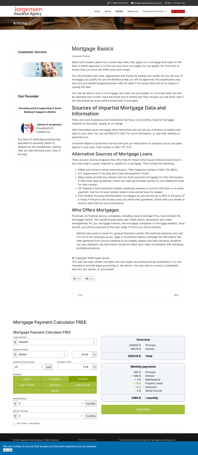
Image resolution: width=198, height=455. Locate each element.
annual (55, 390)
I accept (7, 450)
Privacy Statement (87, 439)
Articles (119, 11)
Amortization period (23, 362)
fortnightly (55, 378)
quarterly (55, 384)
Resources (133, 11)
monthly (83, 378)
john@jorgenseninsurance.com (148, 3)
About (108, 11)
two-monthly (27, 384)
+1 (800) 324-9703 (119, 3)
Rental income (20, 411)
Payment (17, 374)
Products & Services (153, 11)
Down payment (20, 350)
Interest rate (64, 362)
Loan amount (20, 337)
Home (97, 11)
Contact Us (43, 131)
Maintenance (20, 399)
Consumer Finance (81, 56)
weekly (27, 378)
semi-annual (83, 384)
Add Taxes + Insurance (28, 423)
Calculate (143, 409)
